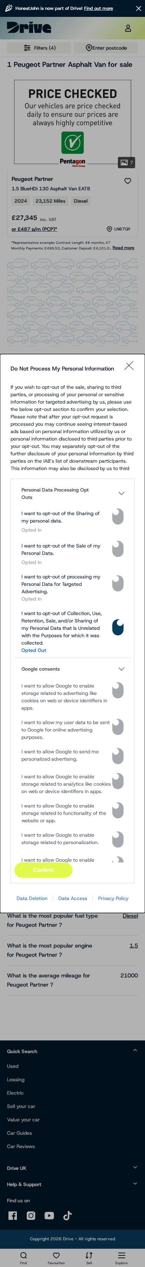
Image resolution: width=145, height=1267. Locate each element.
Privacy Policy (113, 898)
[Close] (131, 368)
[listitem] (72, 493)
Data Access (72, 898)
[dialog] (72, 633)
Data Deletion (32, 898)
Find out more (98, 8)
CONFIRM (43, 870)
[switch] (118, 516)
